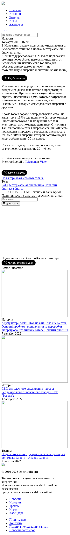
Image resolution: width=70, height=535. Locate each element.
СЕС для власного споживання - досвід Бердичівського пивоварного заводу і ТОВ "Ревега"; (30, 392)
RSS (4, 31)
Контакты (15, 523)
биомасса (8, 188)
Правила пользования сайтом (28, 526)
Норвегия (51, 185)
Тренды (14, 17)
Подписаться (10, 203)
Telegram (31, 161)
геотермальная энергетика (26, 185)
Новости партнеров (22, 530)
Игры (13, 20)
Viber (43, 161)
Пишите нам (17, 519)
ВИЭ (5, 185)
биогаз (19, 188)
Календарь (16, 24)
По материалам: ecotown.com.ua (23, 178)
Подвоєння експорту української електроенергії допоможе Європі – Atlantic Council (33, 455)
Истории (15, 13)
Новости (15, 10)
